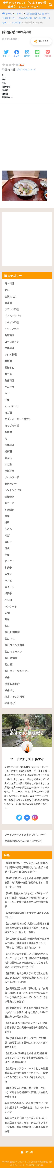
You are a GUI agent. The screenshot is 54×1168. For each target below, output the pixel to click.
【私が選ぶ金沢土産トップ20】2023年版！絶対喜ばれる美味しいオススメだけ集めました (26, 1042)
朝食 (7, 554)
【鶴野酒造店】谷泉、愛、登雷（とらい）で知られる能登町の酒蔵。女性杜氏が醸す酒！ (26, 1092)
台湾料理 (9, 335)
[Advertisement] (27, 134)
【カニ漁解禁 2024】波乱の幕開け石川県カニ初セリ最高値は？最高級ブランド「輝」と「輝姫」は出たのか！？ (27, 943)
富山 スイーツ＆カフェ (17, 671)
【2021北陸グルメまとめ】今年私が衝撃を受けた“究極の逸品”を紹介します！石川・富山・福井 (26, 882)
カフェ (8, 574)
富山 (7, 626)
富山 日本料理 (12, 632)
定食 (7, 548)
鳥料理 (8, 432)
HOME (29, 1152)
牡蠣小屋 (9, 471)
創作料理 (9, 380)
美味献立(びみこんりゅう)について (23, 841)
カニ (7, 393)
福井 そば (10, 703)
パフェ (8, 580)
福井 (7, 677)
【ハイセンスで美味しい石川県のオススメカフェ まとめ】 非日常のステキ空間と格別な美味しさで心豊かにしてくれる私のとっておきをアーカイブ (27, 960)
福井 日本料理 (12, 684)
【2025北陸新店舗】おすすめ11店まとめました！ (27, 915)
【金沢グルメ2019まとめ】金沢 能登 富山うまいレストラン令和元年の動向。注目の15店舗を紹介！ (26, 1057)
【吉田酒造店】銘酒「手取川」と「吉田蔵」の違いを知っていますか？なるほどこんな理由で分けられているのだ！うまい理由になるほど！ (26, 995)
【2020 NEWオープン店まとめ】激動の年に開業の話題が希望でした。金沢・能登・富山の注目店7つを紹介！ (26, 867)
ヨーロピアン (12, 341)
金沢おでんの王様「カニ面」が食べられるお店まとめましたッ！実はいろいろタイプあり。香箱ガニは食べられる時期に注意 (26, 1124)
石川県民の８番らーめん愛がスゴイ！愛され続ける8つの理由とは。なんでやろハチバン (27, 1107)
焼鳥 (7, 522)
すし (7, 290)
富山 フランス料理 (14, 645)
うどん (8, 529)
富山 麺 (8, 664)
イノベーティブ (13, 316)
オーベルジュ (12, 406)
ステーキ (9, 503)
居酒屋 (8, 303)
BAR (7, 613)
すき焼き (9, 509)
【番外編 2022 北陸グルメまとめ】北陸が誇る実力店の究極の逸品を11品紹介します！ (26, 1027)
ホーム (9, 13)
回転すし (9, 367)
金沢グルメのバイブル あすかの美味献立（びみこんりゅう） (25, 4)
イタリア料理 (12, 328)
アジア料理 (11, 354)
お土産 (8, 374)
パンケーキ (11, 606)
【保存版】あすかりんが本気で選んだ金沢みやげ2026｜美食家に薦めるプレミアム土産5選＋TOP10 (26, 977)
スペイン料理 (12, 322)
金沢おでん (11, 296)
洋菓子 (8, 593)
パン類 (8, 600)
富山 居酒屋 (11, 658)
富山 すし (10, 638)
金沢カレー (11, 483)
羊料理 (8, 361)
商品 (7, 619)
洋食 (7, 400)
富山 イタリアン (13, 651)
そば (7, 535)
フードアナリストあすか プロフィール (25, 834)
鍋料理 (8, 451)
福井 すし (10, 690)
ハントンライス (13, 490)
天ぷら (8, 458)
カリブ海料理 (12, 425)
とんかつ (9, 387)
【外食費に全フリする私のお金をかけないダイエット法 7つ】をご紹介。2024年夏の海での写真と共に (26, 1012)
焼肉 (7, 516)
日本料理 (9, 283)
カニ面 (8, 412)
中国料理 (9, 348)
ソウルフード (12, 477)
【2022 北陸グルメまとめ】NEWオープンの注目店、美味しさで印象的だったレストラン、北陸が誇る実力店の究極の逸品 (26, 900)
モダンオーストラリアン (18, 419)
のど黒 (8, 464)
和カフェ (9, 561)
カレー (8, 542)
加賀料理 (9, 445)
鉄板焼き (9, 496)
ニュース (18, 13)
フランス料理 (12, 309)
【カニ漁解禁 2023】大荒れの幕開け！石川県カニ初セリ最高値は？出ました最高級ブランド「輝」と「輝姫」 (27, 928)
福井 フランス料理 (14, 696)
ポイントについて (26, 69)
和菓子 (8, 567)
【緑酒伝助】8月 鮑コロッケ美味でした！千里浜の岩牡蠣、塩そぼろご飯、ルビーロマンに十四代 (26, 18)
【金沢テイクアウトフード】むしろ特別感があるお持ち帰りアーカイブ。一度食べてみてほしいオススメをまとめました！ (26, 1075)
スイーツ (9, 587)
